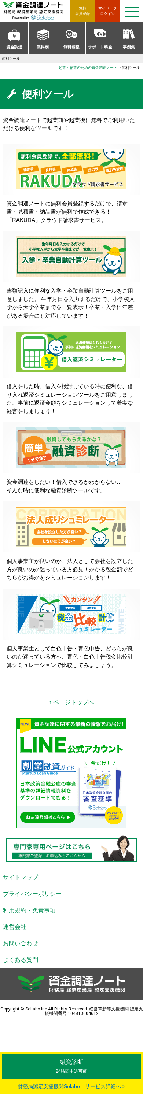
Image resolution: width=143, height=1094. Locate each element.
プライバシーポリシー (32, 894)
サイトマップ (20, 877)
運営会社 (14, 927)
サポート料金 (100, 47)
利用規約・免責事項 (29, 910)
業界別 (43, 47)
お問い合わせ (20, 943)
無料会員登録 (82, 11)
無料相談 (71, 47)
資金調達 (14, 47)
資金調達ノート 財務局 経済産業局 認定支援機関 (36, 11)
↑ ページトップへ (71, 702)
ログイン (107, 11)
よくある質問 (20, 960)
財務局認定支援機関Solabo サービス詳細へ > (71, 1086)
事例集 (129, 47)
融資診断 (71, 1066)
